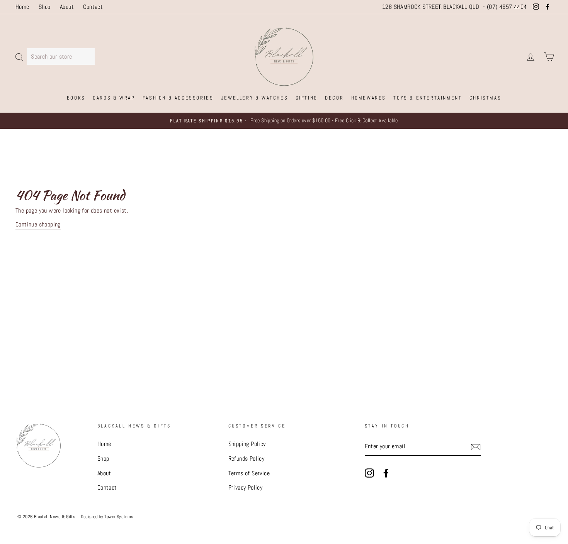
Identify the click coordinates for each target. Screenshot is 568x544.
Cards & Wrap (114, 98)
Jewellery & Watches (254, 98)
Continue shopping (38, 224)
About (67, 7)
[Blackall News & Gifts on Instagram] (369, 473)
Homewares (368, 98)
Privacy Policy (245, 487)
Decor (334, 98)
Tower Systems (118, 517)
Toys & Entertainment (427, 98)
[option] (284, 121)
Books (76, 98)
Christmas (485, 98)
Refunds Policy (246, 458)
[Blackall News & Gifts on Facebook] (386, 473)
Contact (93, 7)
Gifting (307, 98)
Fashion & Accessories (178, 98)
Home (22, 7)
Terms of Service (249, 473)
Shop (45, 7)
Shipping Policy (247, 444)
